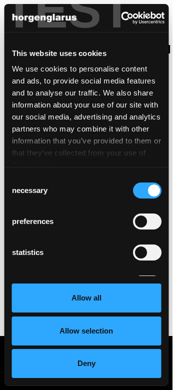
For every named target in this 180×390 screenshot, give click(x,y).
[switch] (146, 222)
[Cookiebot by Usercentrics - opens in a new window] (123, 18)
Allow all (87, 298)
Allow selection (86, 330)
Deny (87, 363)
